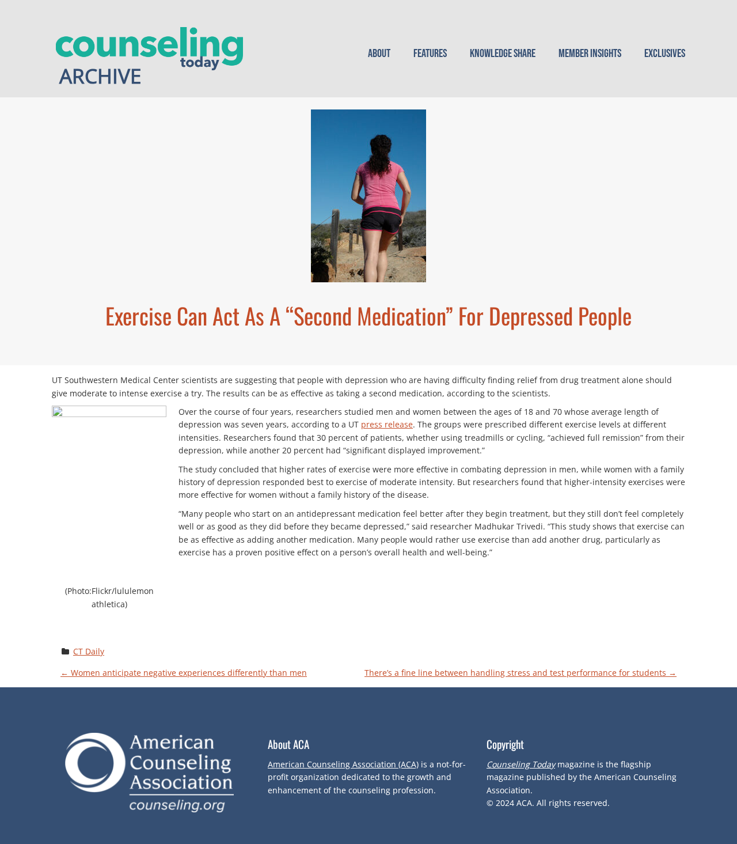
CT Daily (88, 651)
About (379, 53)
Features (430, 53)
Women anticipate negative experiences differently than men (183, 672)
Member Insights (590, 53)
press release (387, 424)
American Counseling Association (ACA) (343, 764)
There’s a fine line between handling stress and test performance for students (520, 672)
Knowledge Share (502, 53)
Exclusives (664, 53)
